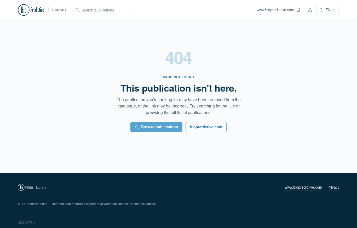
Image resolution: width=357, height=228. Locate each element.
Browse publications (159, 126)
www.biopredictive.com (303, 187)
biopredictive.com (206, 126)
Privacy (333, 187)
